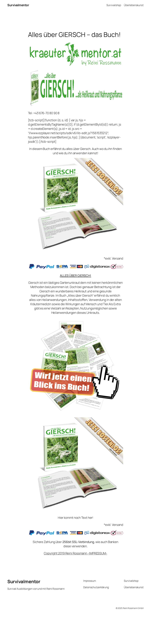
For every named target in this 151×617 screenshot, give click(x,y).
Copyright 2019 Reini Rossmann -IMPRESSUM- (75, 553)
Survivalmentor (18, 5)
